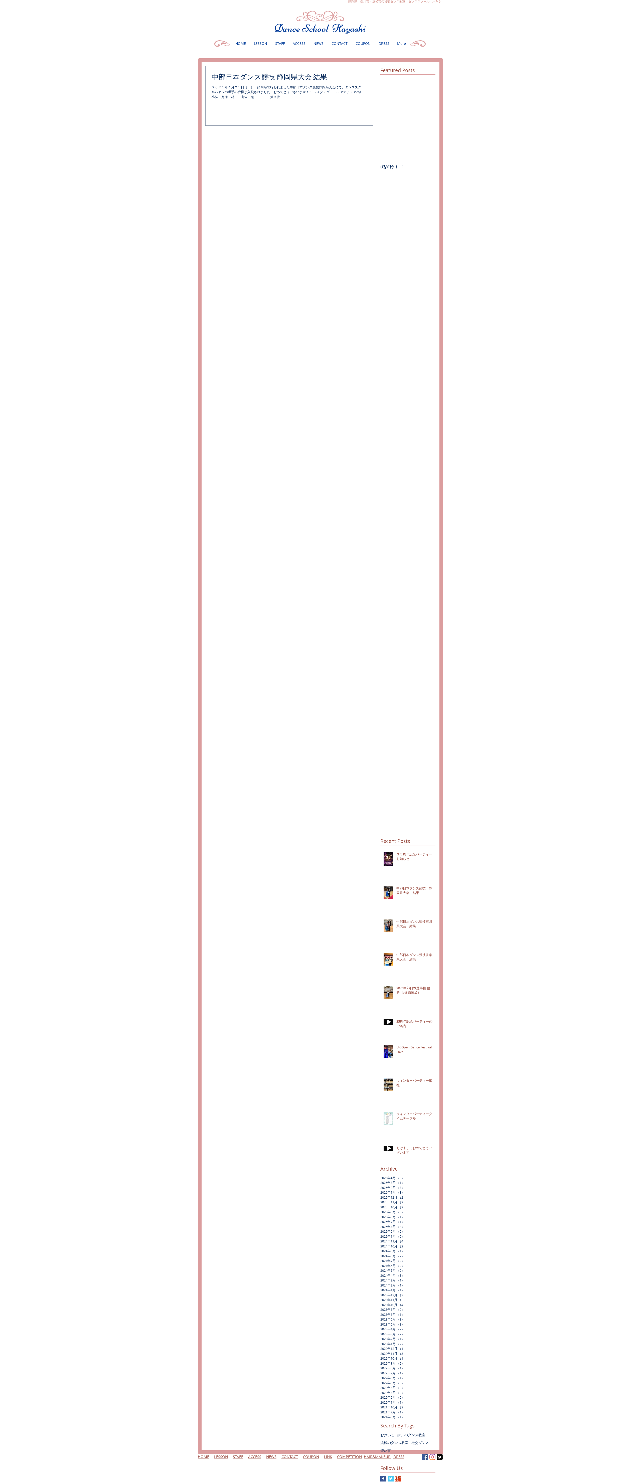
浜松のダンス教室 (394, 1442)
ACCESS (254, 1456)
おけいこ (387, 1434)
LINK (328, 1456)
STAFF (238, 1456)
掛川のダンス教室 (411, 1434)
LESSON (221, 1456)
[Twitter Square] (440, 1457)
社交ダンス (420, 1442)
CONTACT (289, 1456)
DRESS (398, 1456)
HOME (203, 1456)
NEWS (271, 1456)
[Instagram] (432, 1457)
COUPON (311, 1456)
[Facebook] (425, 1457)
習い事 (385, 1450)
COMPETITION (349, 1456)
